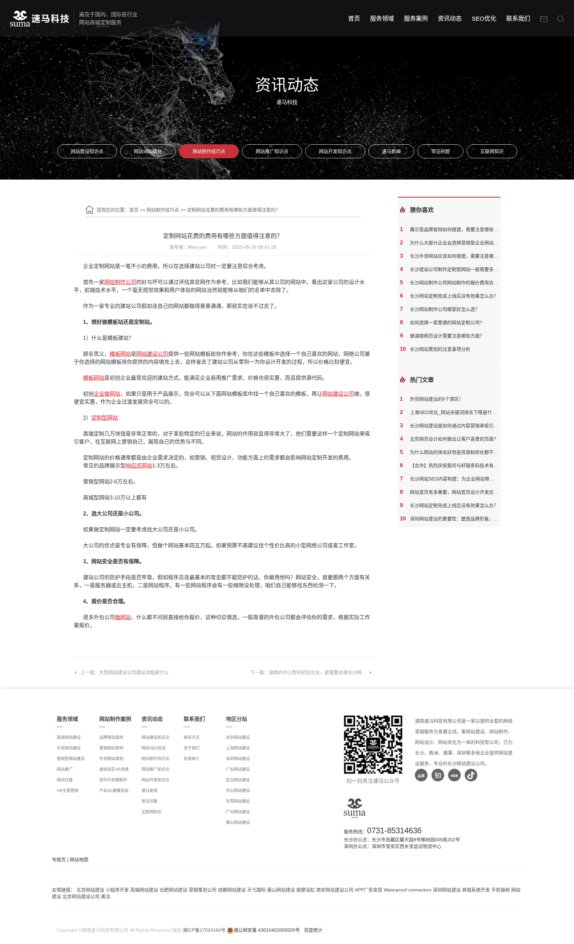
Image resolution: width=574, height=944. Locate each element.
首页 (354, 18)
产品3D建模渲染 (114, 790)
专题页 (59, 859)
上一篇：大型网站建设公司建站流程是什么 (124, 672)
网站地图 (79, 859)
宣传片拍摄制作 (113, 780)
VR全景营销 (67, 790)
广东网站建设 (238, 769)
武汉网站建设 (238, 780)
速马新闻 (391, 151)
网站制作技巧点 (209, 151)
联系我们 (518, 18)
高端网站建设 (69, 737)
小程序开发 (117, 889)
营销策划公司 (203, 889)
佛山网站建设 (238, 822)
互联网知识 (492, 151)
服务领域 (382, 18)
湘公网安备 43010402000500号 (267, 930)
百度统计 (313, 930)
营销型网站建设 (71, 758)
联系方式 (192, 737)
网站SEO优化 (148, 151)
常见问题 (440, 151)
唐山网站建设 (281, 889)
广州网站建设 (238, 812)
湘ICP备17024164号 (204, 930)
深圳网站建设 (238, 758)
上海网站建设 (238, 748)
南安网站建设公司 (334, 889)
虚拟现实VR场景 (114, 769)
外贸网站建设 (69, 748)
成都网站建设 (232, 889)
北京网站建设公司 (81, 896)
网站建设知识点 (87, 151)
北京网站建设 (238, 737)
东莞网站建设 (238, 801)
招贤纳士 (192, 758)
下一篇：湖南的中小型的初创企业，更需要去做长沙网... (308, 672)
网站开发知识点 (335, 151)
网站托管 (65, 780)
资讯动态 (450, 18)
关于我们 (192, 748)
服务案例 (416, 18)
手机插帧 (500, 889)
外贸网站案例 (111, 758)
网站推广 (65, 769)
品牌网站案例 (111, 737)
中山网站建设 (238, 790)
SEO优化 (484, 18)
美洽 (105, 896)
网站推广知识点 (272, 151)
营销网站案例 (111, 748)
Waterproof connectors (408, 889)
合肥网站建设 (173, 889)
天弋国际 (256, 889)
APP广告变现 (368, 889)
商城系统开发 (476, 889)
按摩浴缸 (305, 889)
